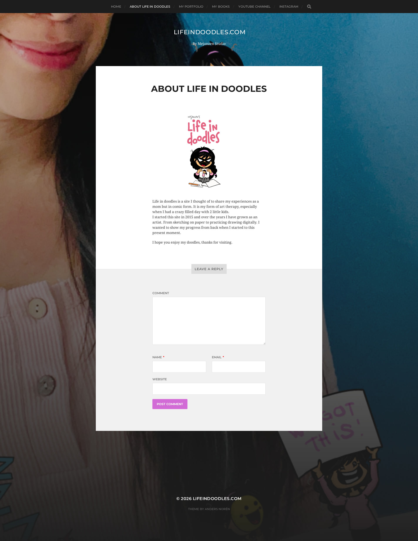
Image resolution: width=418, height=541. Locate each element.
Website (159, 379)
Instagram (288, 7)
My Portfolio (191, 7)
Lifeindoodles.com (210, 32)
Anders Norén (217, 509)
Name (158, 357)
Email (218, 357)
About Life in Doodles (150, 7)
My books (221, 7)
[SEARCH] (309, 7)
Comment (160, 293)
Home (116, 7)
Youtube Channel (254, 7)
